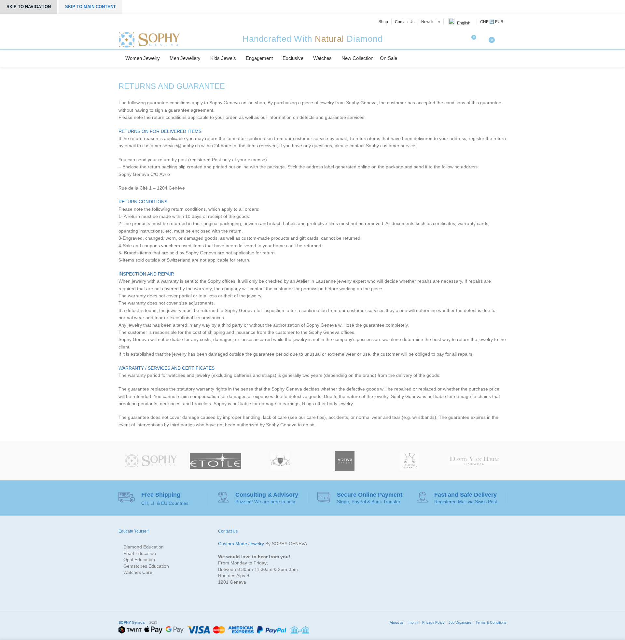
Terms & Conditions (491, 622)
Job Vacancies (460, 622)
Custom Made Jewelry (241, 543)
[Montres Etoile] (215, 461)
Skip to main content (90, 6)
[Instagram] (136, 21)
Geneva (131, 622)
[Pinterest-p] (143, 21)
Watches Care (137, 572)
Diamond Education (143, 546)
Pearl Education (139, 553)
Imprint (412, 622)
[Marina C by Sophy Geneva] (409, 461)
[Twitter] (129, 21)
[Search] (504, 58)
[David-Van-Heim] (474, 461)
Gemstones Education (146, 566)
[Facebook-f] (122, 21)
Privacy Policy (433, 622)
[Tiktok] (158, 21)
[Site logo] (149, 39)
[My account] (504, 39)
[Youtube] (151, 21)
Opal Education (139, 559)
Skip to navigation (29, 6)
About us (396, 622)
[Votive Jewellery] (344, 461)
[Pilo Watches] (280, 461)
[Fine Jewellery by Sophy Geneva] (150, 461)
